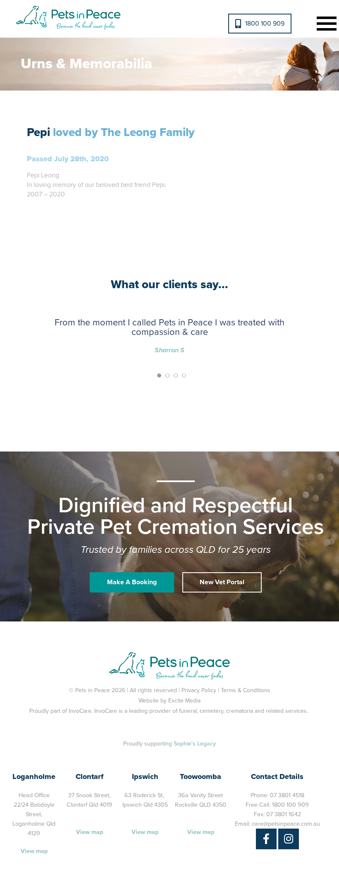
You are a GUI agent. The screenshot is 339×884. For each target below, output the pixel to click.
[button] (325, 22)
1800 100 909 (264, 23)
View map (34, 851)
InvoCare (80, 710)
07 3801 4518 (287, 795)
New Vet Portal (222, 582)
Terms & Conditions (245, 690)
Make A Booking (132, 582)
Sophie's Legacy (195, 743)
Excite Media (184, 700)
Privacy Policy (198, 690)
